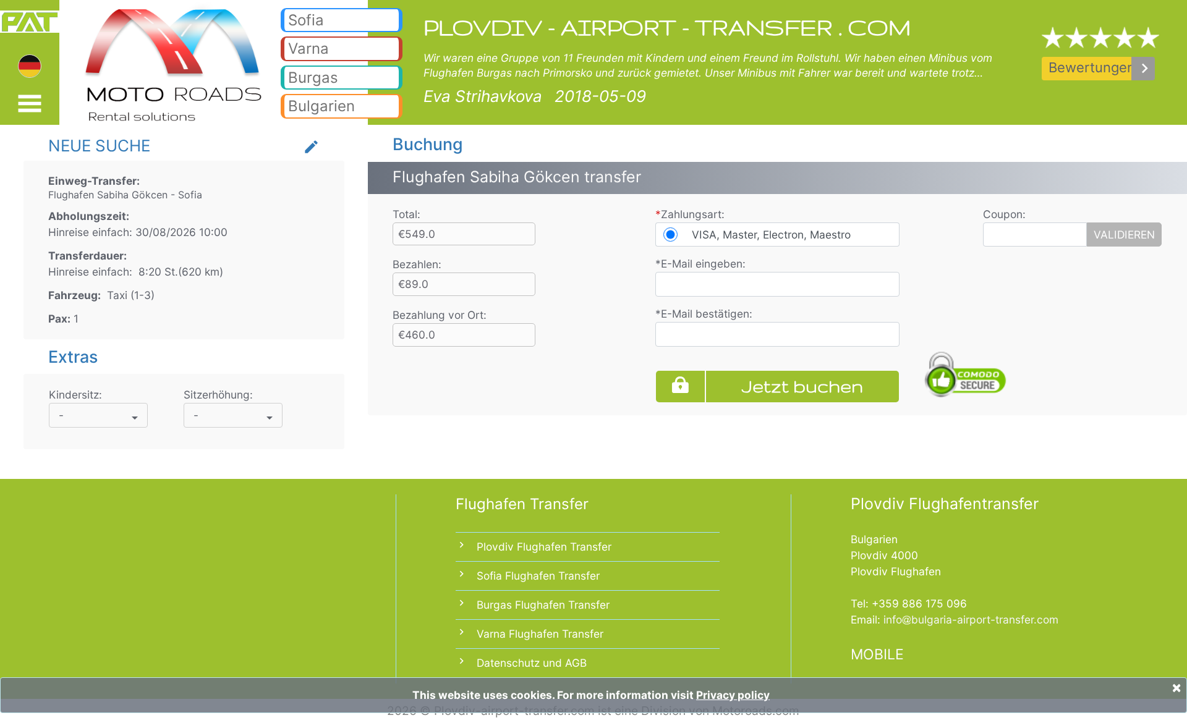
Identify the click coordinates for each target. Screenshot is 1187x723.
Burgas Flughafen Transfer (543, 604)
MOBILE (877, 654)
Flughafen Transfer (522, 504)
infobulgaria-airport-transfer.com (970, 619)
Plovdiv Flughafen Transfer (544, 546)
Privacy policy (733, 694)
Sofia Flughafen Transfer (538, 575)
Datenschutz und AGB (532, 662)
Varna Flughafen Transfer (540, 633)
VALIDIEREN (1124, 234)
